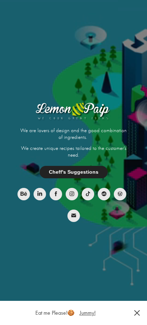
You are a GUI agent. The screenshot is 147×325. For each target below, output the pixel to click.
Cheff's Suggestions (73, 172)
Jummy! (88, 312)
